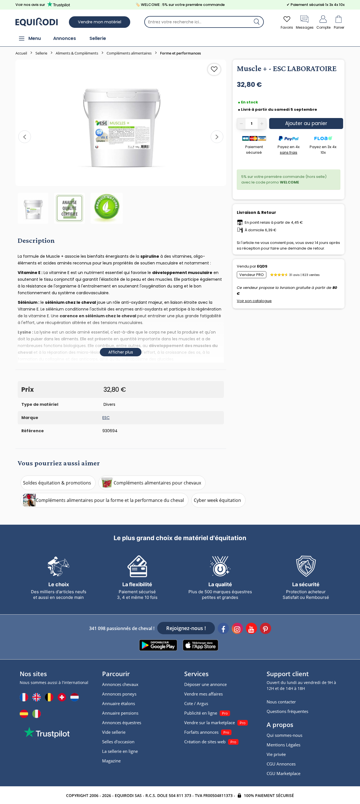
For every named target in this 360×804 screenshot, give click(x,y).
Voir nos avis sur (30, 4)
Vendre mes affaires (203, 694)
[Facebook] (223, 629)
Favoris (287, 27)
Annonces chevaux (120, 684)
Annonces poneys (119, 694)
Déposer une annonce (205, 684)
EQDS (262, 266)
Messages (305, 27)
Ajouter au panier (306, 123)
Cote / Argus (196, 703)
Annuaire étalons (118, 703)
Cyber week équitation (217, 500)
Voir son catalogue (254, 301)
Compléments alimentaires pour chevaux (157, 483)
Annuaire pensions (120, 713)
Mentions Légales (283, 745)
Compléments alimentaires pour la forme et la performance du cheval (110, 500)
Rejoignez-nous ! (186, 628)
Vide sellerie (113, 732)
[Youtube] (251, 629)
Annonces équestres (121, 722)
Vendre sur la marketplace (209, 722)
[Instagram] (237, 629)
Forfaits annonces (201, 732)
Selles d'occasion (118, 741)
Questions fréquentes (287, 711)
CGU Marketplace (283, 773)
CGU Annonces (281, 764)
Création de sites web (205, 741)
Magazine (111, 761)
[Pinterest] (265, 629)
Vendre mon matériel (99, 22)
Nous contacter (281, 702)
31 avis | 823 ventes (304, 275)
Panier (339, 27)
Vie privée (276, 754)
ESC (106, 417)
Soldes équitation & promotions (57, 483)
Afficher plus (120, 352)
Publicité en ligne (200, 713)
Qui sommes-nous (284, 735)
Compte (323, 27)
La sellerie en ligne (120, 751)
